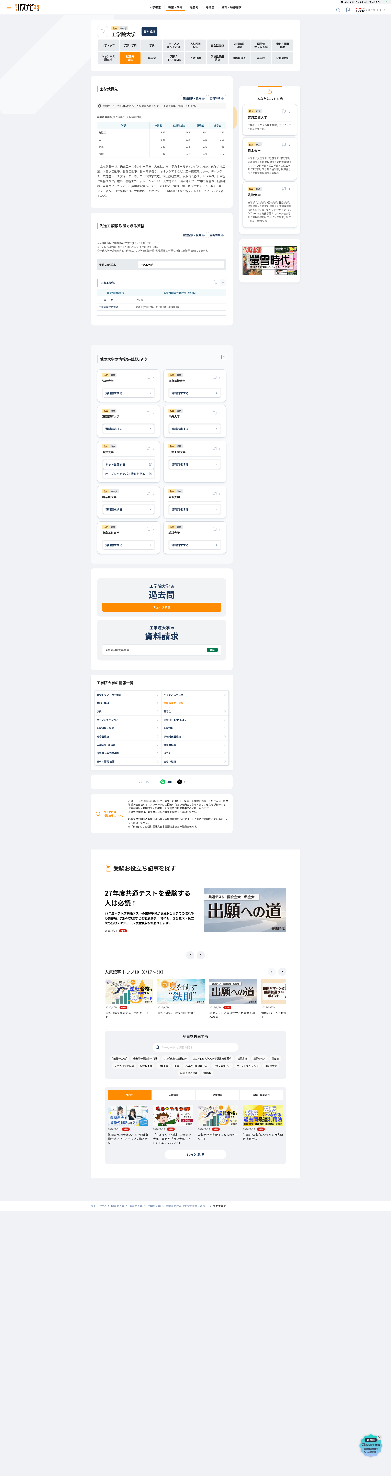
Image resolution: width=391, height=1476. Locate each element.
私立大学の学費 (188, 1073)
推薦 (176, 1065)
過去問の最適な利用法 (145, 1058)
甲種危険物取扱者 (108, 307)
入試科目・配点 (105, 728)
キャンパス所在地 (173, 694)
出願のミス (259, 1058)
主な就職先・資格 (173, 703)
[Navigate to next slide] (201, 955)
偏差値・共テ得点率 (108, 753)
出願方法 (242, 1058)
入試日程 (169, 728)
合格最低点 (170, 744)
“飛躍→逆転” (119, 1058)
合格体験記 (170, 761)
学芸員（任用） (107, 299)
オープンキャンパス (108, 719)
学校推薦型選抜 (172, 736)
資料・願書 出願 (105, 761)
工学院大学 (123, 34)
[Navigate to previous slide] (190, 955)
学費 (99, 711)
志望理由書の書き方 (196, 1065)
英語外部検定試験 (124, 1065)
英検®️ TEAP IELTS (175, 719)
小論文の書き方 (222, 1065)
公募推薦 (163, 1065)
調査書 (207, 1073)
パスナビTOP (98, 1206)
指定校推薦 (146, 1065)
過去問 (167, 753)
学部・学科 (103, 703)
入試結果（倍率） (106, 744)
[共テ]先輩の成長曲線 (175, 1058)
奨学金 (167, 711)
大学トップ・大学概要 (109, 694)
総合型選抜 (103, 736)
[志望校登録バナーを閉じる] (380, 1436)
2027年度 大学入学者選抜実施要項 (212, 1058)
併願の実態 (271, 1065)
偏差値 (275, 1058)
